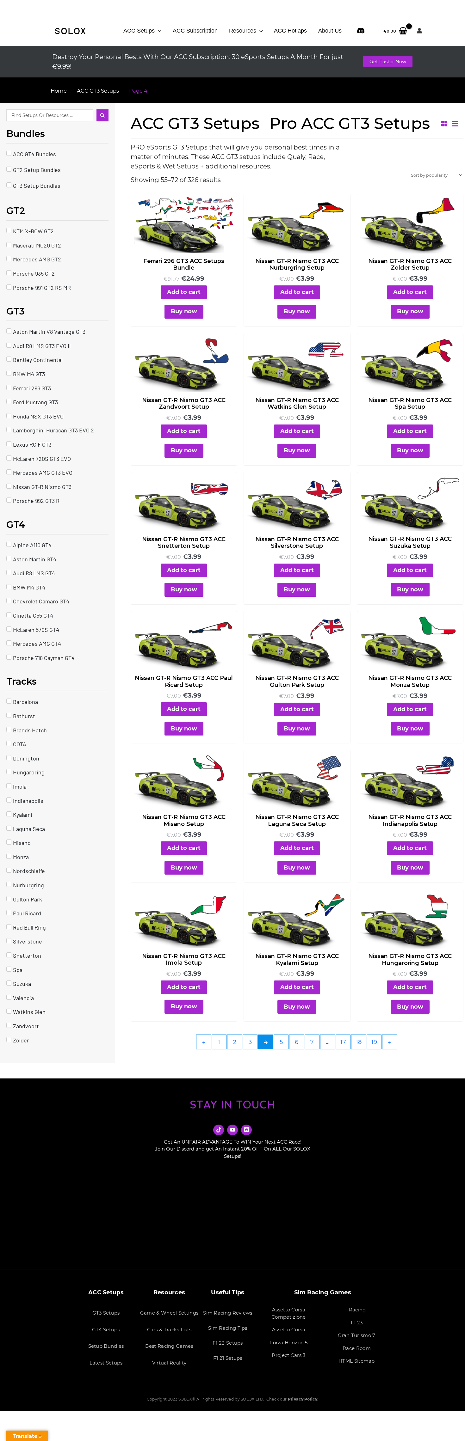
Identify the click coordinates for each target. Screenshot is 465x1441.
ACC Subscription (195, 30)
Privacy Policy (302, 1399)
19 (374, 1042)
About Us (330, 30)
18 (359, 1042)
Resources (242, 30)
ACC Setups (139, 30)
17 (343, 1042)
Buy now (184, 311)
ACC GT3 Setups (98, 91)
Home (59, 91)
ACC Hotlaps (290, 30)
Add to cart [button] (184, 292)
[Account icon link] (419, 31)
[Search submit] (102, 115)
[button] (158, 31)
